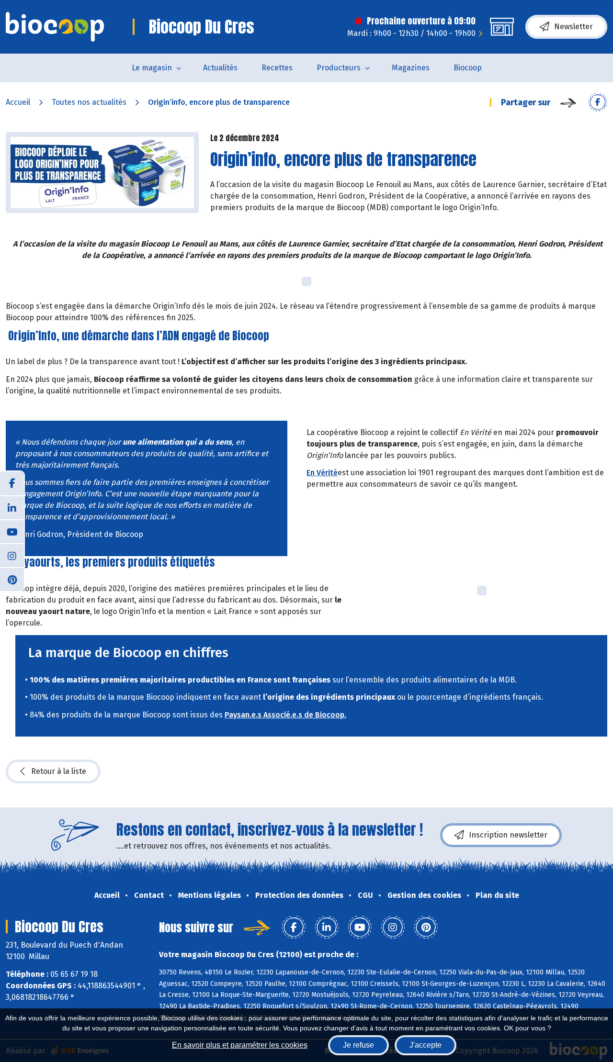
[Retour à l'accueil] (55, 27)
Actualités (220, 67)
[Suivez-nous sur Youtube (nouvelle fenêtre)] (12, 531)
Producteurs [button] (339, 67)
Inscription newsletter (508, 834)
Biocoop (468, 67)
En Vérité (322, 472)
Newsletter (573, 26)
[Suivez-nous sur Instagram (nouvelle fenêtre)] (12, 555)
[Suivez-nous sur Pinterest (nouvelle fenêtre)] (12, 579)
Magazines (411, 67)
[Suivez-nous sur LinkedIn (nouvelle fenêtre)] (12, 507)
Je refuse (358, 1045)
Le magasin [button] (152, 67)
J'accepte (425, 1045)
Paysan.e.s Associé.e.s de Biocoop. (285, 714)
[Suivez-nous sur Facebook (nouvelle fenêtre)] (12, 483)
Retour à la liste (58, 771)
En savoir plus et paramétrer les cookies (239, 1045)
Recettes (277, 67)
